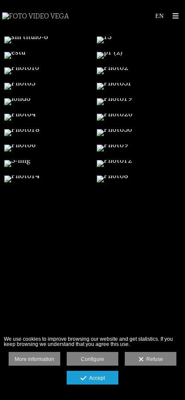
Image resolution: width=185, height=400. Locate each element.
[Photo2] (139, 70)
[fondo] (46, 101)
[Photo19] (139, 101)
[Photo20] (139, 117)
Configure (92, 359)
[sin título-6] (46, 39)
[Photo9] (139, 148)
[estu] (46, 55)
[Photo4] (46, 117)
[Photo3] (46, 86)
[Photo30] (139, 132)
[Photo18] (46, 132)
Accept (95, 378)
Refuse (153, 359)
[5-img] (46, 163)
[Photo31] (139, 86)
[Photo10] (46, 70)
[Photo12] (139, 163)
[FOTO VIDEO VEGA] (35, 16)
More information (34, 359)
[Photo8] (139, 179)
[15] (139, 39)
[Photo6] (46, 148)
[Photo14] (46, 179)
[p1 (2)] (139, 55)
